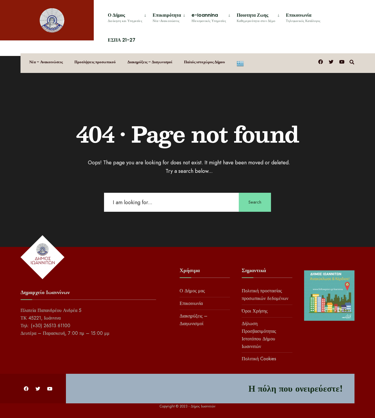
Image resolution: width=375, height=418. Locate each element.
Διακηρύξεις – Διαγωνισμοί (149, 62)
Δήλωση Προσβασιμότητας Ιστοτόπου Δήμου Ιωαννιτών (259, 335)
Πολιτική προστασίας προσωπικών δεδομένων (265, 294)
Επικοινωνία (303, 17)
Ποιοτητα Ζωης (256, 17)
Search (254, 202)
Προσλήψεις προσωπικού (95, 62)
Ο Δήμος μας (192, 290)
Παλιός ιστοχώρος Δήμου (204, 62)
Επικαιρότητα (167, 17)
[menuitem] (127, 16)
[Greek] (240, 63)
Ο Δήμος (125, 17)
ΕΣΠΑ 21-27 (121, 40)
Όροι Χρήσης (254, 311)
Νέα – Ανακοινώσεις (46, 62)
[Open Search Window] (352, 62)
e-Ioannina (209, 17)
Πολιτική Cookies (259, 358)
